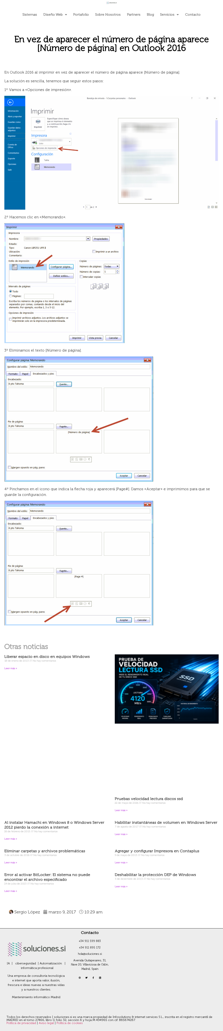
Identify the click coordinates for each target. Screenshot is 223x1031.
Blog (150, 14)
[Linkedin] (100, 977)
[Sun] (79, 977)
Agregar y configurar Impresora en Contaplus (157, 851)
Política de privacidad (22, 1023)
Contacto (193, 14)
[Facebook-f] (93, 977)
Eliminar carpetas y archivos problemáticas (44, 851)
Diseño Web (53, 14)
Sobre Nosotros (108, 14)
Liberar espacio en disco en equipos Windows (47, 656)
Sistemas (29, 14)
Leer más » (10, 668)
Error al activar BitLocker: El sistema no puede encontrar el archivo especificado (47, 877)
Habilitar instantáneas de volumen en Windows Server (166, 822)
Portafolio (81, 14)
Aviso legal (47, 1023)
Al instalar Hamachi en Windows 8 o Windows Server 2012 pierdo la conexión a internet (54, 825)
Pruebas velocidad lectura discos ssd (149, 798)
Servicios (167, 14)
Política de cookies (70, 1023)
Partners (133, 14)
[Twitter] (86, 977)
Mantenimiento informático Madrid (36, 997)
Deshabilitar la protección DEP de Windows (155, 874)
